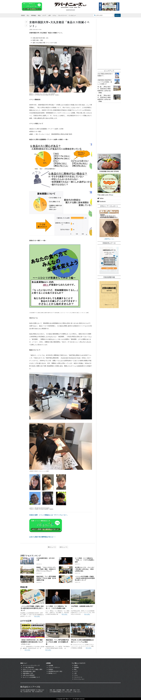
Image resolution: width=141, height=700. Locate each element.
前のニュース (52, 547)
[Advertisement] (109, 43)
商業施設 (33, 15)
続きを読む (37, 616)
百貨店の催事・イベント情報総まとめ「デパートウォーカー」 (48, 515)
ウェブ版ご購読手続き (28, 667)
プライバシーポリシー (54, 667)
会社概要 (50, 665)
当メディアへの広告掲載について (31, 677)
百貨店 (23, 15)
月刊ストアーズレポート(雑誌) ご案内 (32, 669)
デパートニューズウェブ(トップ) (31, 665)
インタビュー (72, 15)
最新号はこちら (109, 239)
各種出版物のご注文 (28, 673)
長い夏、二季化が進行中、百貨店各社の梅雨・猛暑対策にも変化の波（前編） (105, 98)
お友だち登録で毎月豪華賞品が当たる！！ (42, 537)
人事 (49, 15)
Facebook (102, 201)
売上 (28, 15)
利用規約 (50, 669)
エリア (44, 15)
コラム (54, 15)
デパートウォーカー (79, 679)
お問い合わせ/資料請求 (29, 675)
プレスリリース (62, 15)
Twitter (101, 198)
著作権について (52, 673)
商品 (39, 15)
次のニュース (63, 547)
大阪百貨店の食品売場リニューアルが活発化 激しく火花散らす (105, 82)
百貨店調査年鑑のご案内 (29, 671)
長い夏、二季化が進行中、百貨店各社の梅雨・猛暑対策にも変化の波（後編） (105, 89)
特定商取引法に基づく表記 (55, 671)
